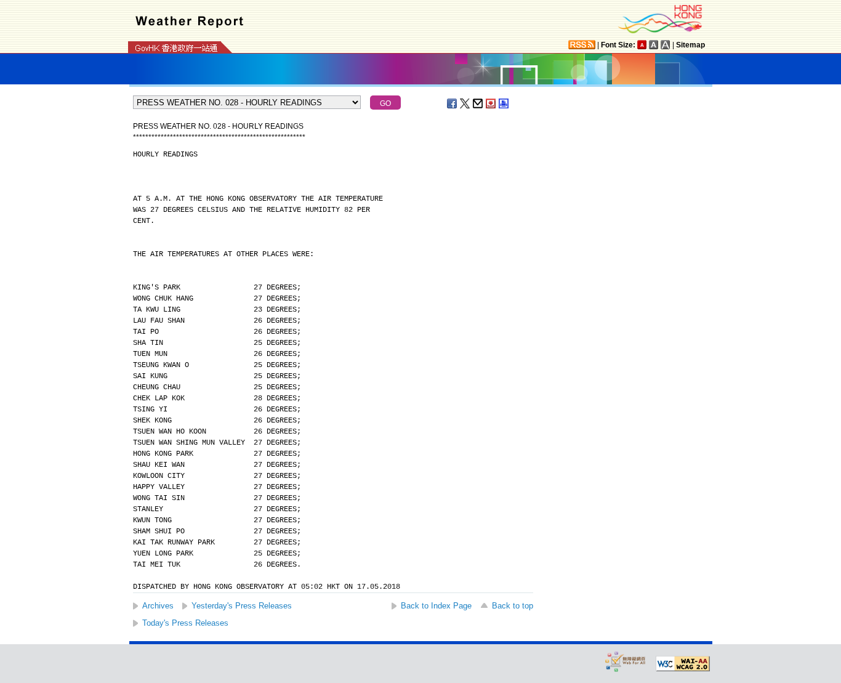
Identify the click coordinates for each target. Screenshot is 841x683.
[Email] (478, 103)
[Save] (491, 103)
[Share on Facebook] (452, 103)
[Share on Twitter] (465, 103)
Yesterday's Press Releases (241, 605)
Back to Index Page (436, 605)
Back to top (512, 605)
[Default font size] (642, 44)
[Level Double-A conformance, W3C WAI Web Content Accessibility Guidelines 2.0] (683, 664)
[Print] (504, 103)
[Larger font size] (654, 44)
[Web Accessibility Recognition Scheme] (625, 661)
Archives (158, 605)
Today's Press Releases (185, 623)
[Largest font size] (665, 44)
